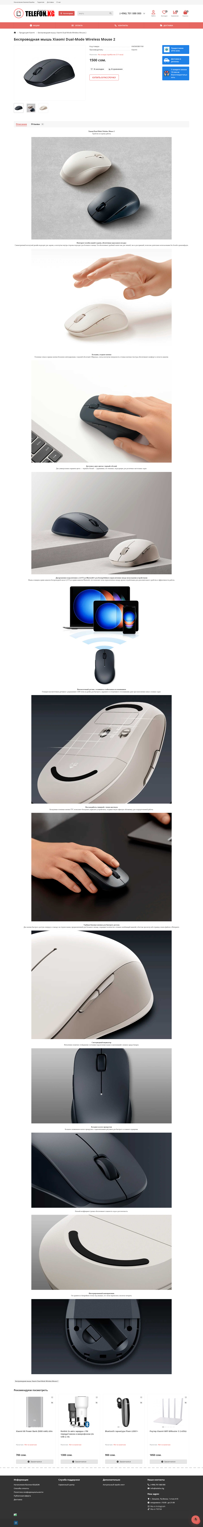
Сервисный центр (66, 1484)
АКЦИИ (36, 25)
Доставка (50, 2)
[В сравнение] (52, 1403)
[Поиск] (110, 13)
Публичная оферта (22, 1496)
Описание (21, 124)
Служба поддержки (69, 1479)
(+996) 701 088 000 (130, 13)
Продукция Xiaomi (27, 32)
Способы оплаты (21, 1488)
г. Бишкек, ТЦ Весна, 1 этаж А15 (164, 1499)
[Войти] (153, 12)
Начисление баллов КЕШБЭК (27, 1484)
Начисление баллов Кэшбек (24, 2)
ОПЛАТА (79, 25)
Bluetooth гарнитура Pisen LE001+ (121, 1431)
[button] (4, 1467)
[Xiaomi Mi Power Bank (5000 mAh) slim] (34, 1412)
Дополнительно (111, 1479)
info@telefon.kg (157, 1488)
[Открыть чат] (195, 1519)
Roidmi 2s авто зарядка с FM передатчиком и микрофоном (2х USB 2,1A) (77, 1434)
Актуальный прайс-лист (114, 1484)
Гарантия (40, 2)
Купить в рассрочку (104, 77)
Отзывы (37, 124)
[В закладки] (52, 1397)
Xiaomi (134, 49)
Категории (68, 13)
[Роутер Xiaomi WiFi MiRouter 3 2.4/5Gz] (168, 1412)
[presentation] (14, 1429)
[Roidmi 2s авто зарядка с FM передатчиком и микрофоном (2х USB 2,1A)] (79, 1412)
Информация (21, 1479)
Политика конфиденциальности (28, 1492)
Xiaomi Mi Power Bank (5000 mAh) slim (34, 1431)
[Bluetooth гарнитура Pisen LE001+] (124, 1412)
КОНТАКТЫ (123, 25)
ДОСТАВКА (168, 25)
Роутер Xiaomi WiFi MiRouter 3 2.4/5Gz (168, 1431)
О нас (58, 2)
